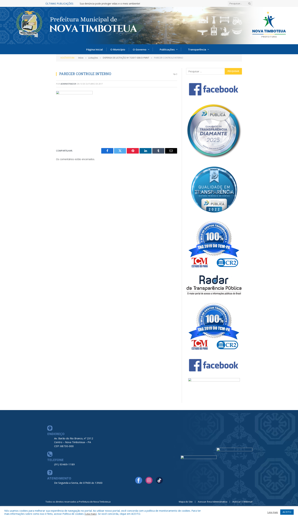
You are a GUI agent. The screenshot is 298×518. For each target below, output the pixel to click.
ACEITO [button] (287, 512)
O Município (117, 49)
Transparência (197, 49)
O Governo (139, 49)
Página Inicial (94, 49)
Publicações (167, 49)
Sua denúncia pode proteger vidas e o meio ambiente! (110, 3)
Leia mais (90, 513)
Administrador (68, 83)
